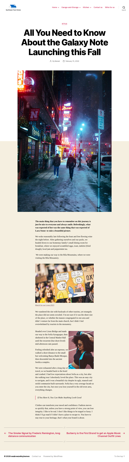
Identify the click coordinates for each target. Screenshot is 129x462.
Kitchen (86, 7)
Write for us (110, 7)
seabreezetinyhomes (20, 456)
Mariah (57, 61)
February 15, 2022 (72, 61)
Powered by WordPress (53, 456)
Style (64, 24)
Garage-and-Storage (69, 7)
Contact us (98, 7)
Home (54, 7)
